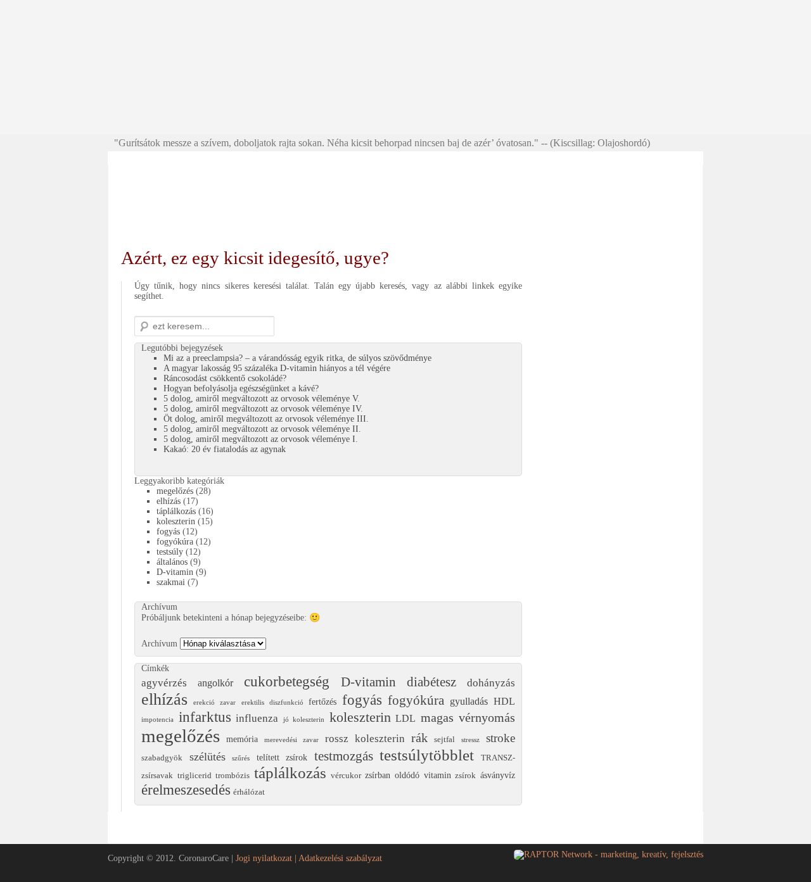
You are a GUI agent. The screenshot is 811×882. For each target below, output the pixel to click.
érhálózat (249, 792)
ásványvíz (497, 775)
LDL (405, 718)
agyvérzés (164, 683)
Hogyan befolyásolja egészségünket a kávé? (241, 388)
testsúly (169, 552)
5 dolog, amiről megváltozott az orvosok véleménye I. (260, 439)
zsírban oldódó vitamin (407, 775)
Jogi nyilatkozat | (267, 858)
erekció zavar (214, 702)
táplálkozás (176, 511)
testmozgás (343, 756)
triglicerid (194, 775)
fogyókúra (174, 541)
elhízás (168, 501)
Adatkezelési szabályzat (340, 858)
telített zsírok (282, 757)
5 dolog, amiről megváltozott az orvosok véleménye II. (262, 429)
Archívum (159, 643)
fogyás (168, 531)
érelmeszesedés (186, 790)
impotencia (157, 719)
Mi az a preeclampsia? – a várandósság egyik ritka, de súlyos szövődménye (297, 358)
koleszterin (175, 521)
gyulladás (469, 701)
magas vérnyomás (468, 717)
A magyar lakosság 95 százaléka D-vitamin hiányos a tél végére (276, 368)
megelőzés (174, 491)
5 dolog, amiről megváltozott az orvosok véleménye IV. (263, 408)
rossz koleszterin (365, 739)
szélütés (207, 756)
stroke (500, 738)
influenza (257, 718)
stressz (470, 739)
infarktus (205, 717)
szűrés (241, 758)
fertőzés (322, 701)
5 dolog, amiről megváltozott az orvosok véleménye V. (261, 398)
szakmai (170, 582)
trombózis (232, 775)
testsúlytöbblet (427, 755)
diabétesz (431, 682)
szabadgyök (161, 757)
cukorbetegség (286, 682)
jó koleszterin (304, 719)
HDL (504, 701)
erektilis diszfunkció (272, 702)
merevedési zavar (291, 739)
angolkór (215, 682)
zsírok (465, 775)
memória (242, 739)
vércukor (346, 775)
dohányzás (491, 683)
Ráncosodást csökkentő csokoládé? (224, 378)
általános (172, 562)
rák (419, 738)
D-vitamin (174, 572)
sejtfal (444, 739)
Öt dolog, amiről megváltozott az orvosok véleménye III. (266, 419)
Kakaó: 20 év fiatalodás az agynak (224, 449)
